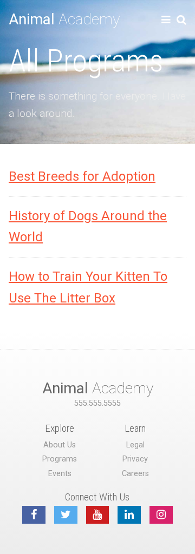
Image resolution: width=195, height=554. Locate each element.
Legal (135, 445)
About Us (59, 445)
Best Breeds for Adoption (82, 176)
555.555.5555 (97, 403)
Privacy (135, 459)
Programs (59, 459)
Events (60, 473)
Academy (64, 19)
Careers (135, 473)
